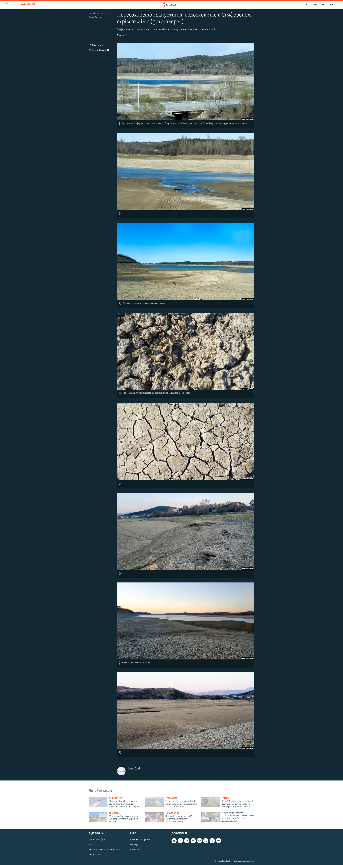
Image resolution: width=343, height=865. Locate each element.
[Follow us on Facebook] (174, 840)
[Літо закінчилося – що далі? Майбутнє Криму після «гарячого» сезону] (154, 817)
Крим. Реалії (95, 17)
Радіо (91, 845)
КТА (315, 4)
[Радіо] (331, 4)
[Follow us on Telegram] (193, 840)
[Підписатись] (218, 840)
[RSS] (205, 840)
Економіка (114, 813)
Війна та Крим (116, 798)
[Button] (96, 45)
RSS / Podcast (95, 855)
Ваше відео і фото (97, 839)
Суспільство (171, 798)
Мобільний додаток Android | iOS (104, 850)
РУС (308, 4)
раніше (148, 303)
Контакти (134, 850)
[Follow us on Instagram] (199, 840)
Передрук (135, 845)
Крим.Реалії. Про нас (140, 839)
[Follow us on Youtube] (186, 840)
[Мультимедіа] (323, 4)
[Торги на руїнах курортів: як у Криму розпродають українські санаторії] (98, 817)
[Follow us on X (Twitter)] (180, 840)
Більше (121, 35)
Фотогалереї (27, 4)
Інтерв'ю (225, 798)
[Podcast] (212, 840)
